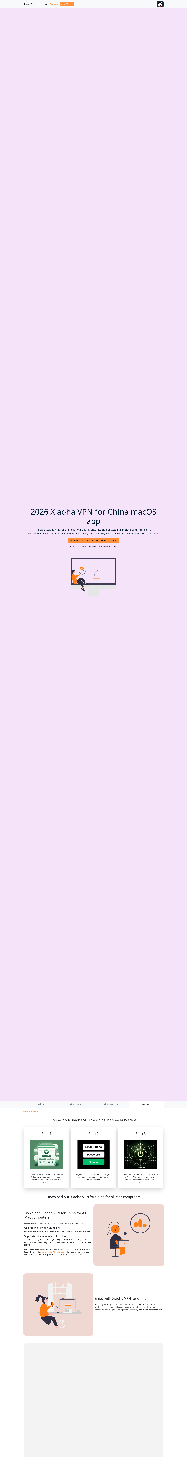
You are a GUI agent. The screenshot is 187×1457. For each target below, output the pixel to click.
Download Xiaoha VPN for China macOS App (95, 540)
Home (26, 4)
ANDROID (77, 1104)
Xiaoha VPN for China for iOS (52, 1252)
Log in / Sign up (66, 4)
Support (44, 4)
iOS (42, 1104)
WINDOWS (112, 1104)
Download (54, 4)
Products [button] (34, 4)
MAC (147, 1104)
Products (34, 1111)
